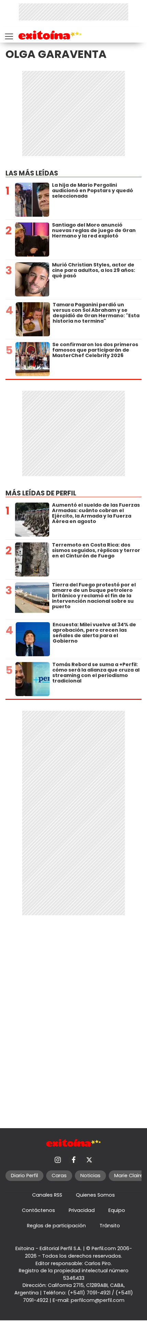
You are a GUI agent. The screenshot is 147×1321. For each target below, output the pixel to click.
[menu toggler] (8, 35)
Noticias (90, 1175)
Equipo (116, 1210)
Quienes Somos (95, 1195)
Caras (59, 1175)
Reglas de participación (56, 1225)
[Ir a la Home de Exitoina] (50, 36)
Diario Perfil (24, 1175)
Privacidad (82, 1210)
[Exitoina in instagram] (58, 1160)
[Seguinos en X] (89, 1160)
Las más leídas (31, 173)
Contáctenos (38, 1210)
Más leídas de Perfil (40, 493)
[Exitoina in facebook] (73, 1160)
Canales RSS (47, 1195)
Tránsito (109, 1225)
